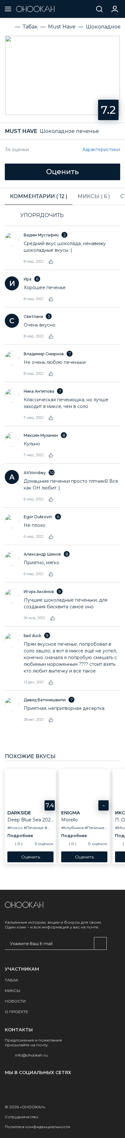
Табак (11, 980)
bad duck (32, 635)
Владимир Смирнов (44, 353)
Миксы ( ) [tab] (94, 196)
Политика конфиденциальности (37, 1126)
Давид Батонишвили (45, 699)
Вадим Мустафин (41, 235)
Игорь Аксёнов (39, 591)
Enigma (70, 813)
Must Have (21, 131)
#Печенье (34, 827)
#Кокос (15, 827)
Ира (27, 279)
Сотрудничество (21, 1116)
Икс (120, 813)
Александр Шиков (42, 554)
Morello (69, 820)
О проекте (16, 1011)
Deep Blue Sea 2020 (30, 820)
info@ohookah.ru (31, 1055)
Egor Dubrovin (38, 516)
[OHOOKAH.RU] (35, 9)
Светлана (33, 316)
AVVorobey (35, 472)
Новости (15, 1001)
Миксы (12, 990)
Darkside (19, 813)
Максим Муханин (41, 435)
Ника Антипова (39, 391)
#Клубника (72, 827)
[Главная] (9, 27)
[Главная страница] (24, 905)
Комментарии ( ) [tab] (38, 196)
